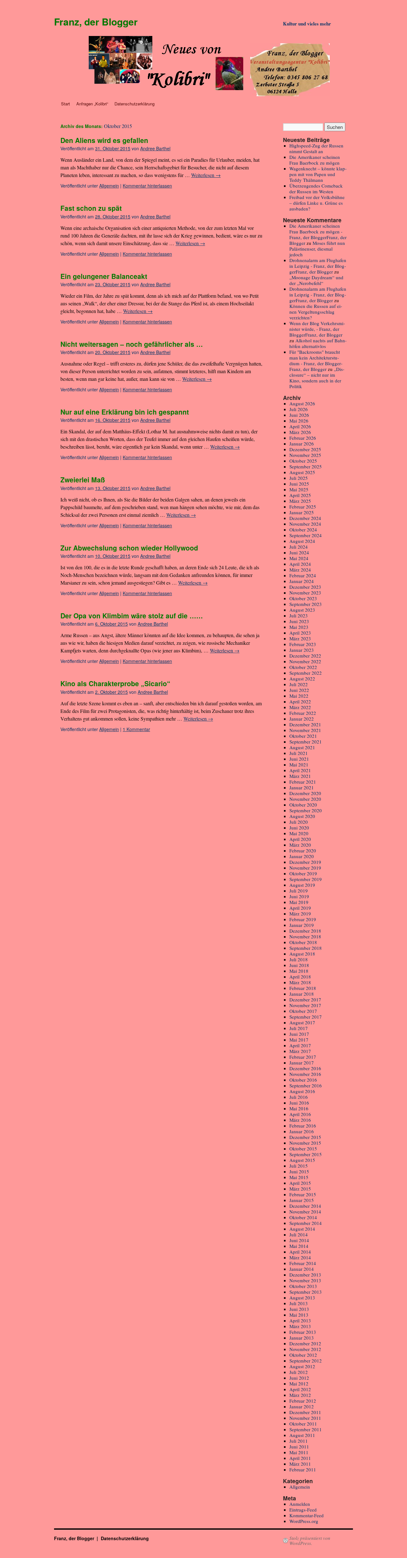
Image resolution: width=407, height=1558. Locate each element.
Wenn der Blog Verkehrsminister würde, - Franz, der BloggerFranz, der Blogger (317, 329)
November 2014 (305, 1211)
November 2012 (305, 1349)
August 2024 (302, 541)
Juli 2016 (298, 1097)
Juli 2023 (298, 615)
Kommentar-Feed (306, 1515)
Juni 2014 (299, 1240)
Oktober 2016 (303, 1080)
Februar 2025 (302, 506)
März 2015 (300, 1188)
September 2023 (305, 604)
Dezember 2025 (305, 449)
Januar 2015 (301, 1200)
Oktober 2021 (303, 736)
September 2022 (305, 673)
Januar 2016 (301, 1131)
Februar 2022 (302, 713)
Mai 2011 (298, 1452)
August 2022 (302, 678)
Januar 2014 (301, 1269)
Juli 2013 (298, 1303)
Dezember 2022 (305, 655)
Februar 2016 (302, 1125)
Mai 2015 (298, 1177)
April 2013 (300, 1320)
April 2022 (300, 701)
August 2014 (302, 1229)
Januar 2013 (301, 1337)
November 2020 (305, 799)
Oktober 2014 (303, 1217)
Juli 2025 (298, 478)
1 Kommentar (136, 729)
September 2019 (305, 879)
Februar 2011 (302, 1469)
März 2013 (300, 1326)
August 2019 (302, 885)
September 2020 (305, 810)
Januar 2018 (301, 994)
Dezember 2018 (305, 931)
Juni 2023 (299, 621)
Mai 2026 (298, 420)
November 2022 (305, 661)
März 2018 (300, 982)
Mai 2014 (298, 1246)
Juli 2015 (298, 1166)
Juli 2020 (298, 822)
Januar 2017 (301, 1062)
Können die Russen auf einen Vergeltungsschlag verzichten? (315, 312)
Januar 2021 (301, 787)
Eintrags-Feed (303, 1509)
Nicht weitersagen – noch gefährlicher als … (131, 344)
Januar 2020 (301, 856)
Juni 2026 (299, 415)
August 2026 (302, 403)
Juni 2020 (299, 827)
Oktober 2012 (303, 1355)
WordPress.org (303, 1521)
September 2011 (305, 1429)
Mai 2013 (298, 1315)
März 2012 (300, 1395)
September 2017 (305, 1017)
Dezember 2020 (305, 793)
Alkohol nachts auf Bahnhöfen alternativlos (318, 343)
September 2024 (305, 535)
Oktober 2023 (303, 598)
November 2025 (305, 455)
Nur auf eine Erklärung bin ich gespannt (124, 411)
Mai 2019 (298, 902)
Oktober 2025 (303, 461)
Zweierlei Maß (82, 479)
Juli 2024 (298, 547)
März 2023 (300, 638)
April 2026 (300, 426)
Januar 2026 (301, 443)
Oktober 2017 (303, 1011)
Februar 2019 (302, 919)
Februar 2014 (302, 1263)
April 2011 (300, 1458)
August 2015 (302, 1160)
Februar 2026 (302, 438)
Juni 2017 (299, 1034)
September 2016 (305, 1085)
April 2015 (300, 1183)
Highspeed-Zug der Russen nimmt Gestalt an (316, 148)
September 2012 (305, 1360)
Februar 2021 (302, 782)
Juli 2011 (298, 1441)
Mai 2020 (298, 833)
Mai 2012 (298, 1383)
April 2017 (300, 1045)
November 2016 (305, 1074)
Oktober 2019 (303, 873)
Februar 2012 (302, 1401)
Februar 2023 (302, 644)
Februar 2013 (302, 1332)
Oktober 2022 (303, 667)
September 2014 (305, 1223)
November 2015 (305, 1143)
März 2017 (300, 1051)
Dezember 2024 (305, 518)
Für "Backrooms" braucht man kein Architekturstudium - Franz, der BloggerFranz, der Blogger (315, 360)
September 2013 (305, 1292)
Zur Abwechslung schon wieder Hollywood (129, 547)
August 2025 (302, 472)
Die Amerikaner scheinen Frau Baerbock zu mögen (314, 160)
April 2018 (300, 976)
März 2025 (300, 501)
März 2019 (300, 913)
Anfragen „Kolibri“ (92, 104)
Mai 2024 (298, 558)
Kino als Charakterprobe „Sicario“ (115, 683)
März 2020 (300, 845)
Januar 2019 (301, 925)
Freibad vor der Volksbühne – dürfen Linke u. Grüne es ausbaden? (317, 203)
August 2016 (302, 1091)
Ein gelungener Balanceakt (103, 276)
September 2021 (305, 741)
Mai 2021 (298, 764)
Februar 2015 (302, 1194)
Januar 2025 (301, 512)
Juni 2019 (299, 896)
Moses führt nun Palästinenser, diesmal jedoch (317, 249)
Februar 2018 (302, 988)
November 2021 (305, 730)
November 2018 (305, 936)
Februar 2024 (302, 575)
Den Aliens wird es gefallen (104, 140)
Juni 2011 (299, 1446)
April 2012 (300, 1389)
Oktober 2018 (303, 942)
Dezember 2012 (305, 1343)
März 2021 (300, 776)
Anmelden (299, 1504)
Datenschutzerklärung (134, 104)
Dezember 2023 (305, 587)
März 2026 (300, 432)
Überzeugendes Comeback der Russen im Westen (316, 188)
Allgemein (109, 185)
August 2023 (302, 610)
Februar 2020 (302, 850)
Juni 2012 (299, 1378)
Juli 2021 (298, 753)
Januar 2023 (301, 650)
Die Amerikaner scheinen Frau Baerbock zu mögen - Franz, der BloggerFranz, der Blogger (318, 234)
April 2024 (300, 564)
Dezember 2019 (305, 862)
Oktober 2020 (303, 804)
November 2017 (305, 1005)
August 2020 (302, 816)
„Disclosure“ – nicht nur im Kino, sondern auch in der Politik (316, 377)
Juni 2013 (299, 1309)
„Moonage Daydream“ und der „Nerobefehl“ (316, 280)
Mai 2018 (298, 971)
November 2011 (305, 1418)
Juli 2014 (298, 1234)
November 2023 (305, 592)
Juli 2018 (298, 959)
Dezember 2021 (305, 724)
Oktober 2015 (303, 1148)
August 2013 (302, 1297)
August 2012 (302, 1366)
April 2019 (300, 908)
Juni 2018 (299, 965)
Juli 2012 (298, 1372)
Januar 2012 (301, 1406)
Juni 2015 (299, 1171)
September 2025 (305, 466)
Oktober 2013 (303, 1286)
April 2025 (300, 495)
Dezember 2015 (305, 1137)
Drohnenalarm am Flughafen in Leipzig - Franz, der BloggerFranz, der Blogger (317, 266)
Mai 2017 (298, 1039)
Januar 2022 (301, 718)
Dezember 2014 (305, 1206)
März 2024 (300, 569)
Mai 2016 (298, 1108)
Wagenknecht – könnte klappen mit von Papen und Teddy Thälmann (318, 174)
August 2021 (302, 747)
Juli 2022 (298, 684)
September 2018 (305, 948)
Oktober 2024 (303, 529)
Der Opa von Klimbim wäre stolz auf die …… (131, 615)
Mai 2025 (298, 489)
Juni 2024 (299, 552)
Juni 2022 (299, 690)
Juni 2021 (299, 759)
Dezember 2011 (305, 1412)
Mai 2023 (298, 627)
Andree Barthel (155, 148)
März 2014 (300, 1257)
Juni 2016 (299, 1102)
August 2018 (302, 953)
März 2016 (300, 1120)
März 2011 (300, 1464)
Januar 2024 (301, 581)
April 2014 (300, 1252)
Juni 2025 (299, 483)
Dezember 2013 (305, 1274)
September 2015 (305, 1154)
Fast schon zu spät (91, 208)
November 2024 (305, 524)
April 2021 (300, 770)
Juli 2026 (298, 409)
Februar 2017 (302, 1057)
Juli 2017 (298, 1028)
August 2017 (302, 1022)
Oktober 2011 (303, 1423)
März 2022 (300, 707)
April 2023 (300, 633)
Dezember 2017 (305, 999)
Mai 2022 (298, 696)
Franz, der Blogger (96, 21)
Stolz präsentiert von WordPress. (309, 1540)
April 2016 (300, 1114)
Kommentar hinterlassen (147, 185)
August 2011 (302, 1435)
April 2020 (300, 839)
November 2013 (305, 1280)
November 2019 (305, 867)
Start (65, 104)
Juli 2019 (298, 890)
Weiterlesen (206, 175)
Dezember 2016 (305, 1068)
